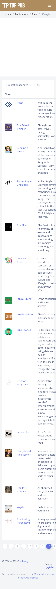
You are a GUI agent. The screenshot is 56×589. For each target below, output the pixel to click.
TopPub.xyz (23, 561)
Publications (22, 14)
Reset (20, 102)
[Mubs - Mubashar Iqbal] (49, 567)
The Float (22, 225)
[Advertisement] (28, 47)
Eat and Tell (23, 432)
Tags (34, 14)
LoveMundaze (25, 314)
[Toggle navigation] (49, 5)
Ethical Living (24, 298)
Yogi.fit (20, 507)
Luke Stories (24, 330)
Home (8, 14)
